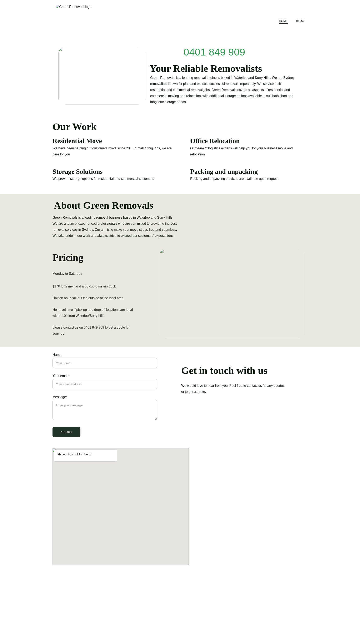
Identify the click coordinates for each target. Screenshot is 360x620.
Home (283, 21)
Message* (59, 397)
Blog (300, 21)
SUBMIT (66, 431)
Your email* (61, 376)
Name (56, 355)
